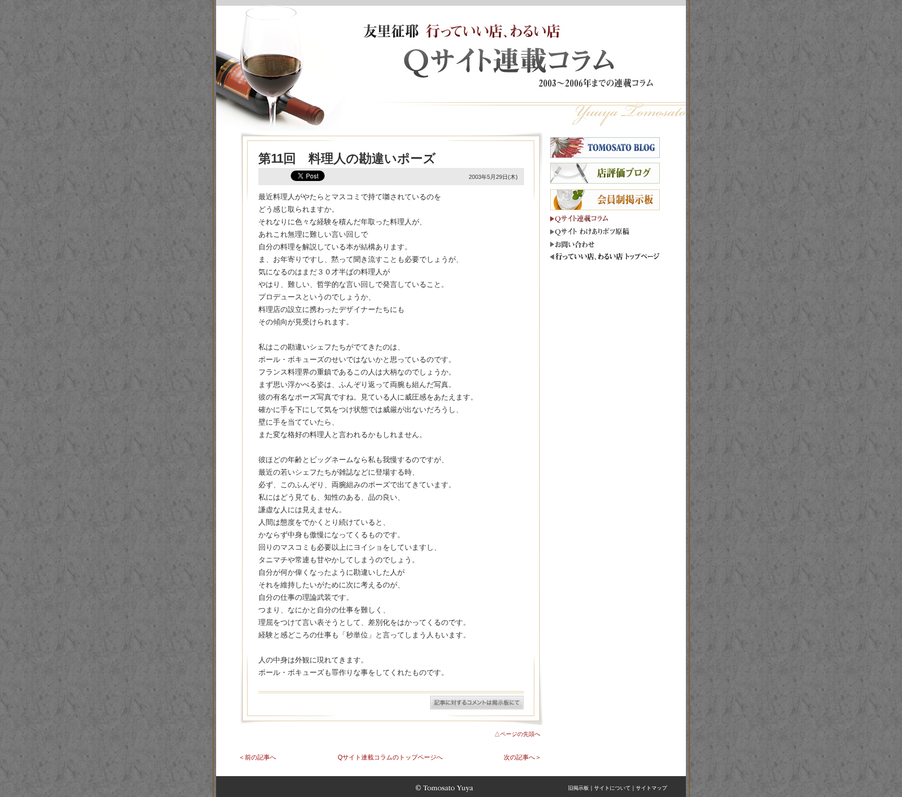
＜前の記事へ (257, 757)
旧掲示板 (578, 788)
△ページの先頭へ (517, 734)
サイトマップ (651, 788)
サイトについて (612, 788)
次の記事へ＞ (522, 757)
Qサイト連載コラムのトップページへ (390, 757)
